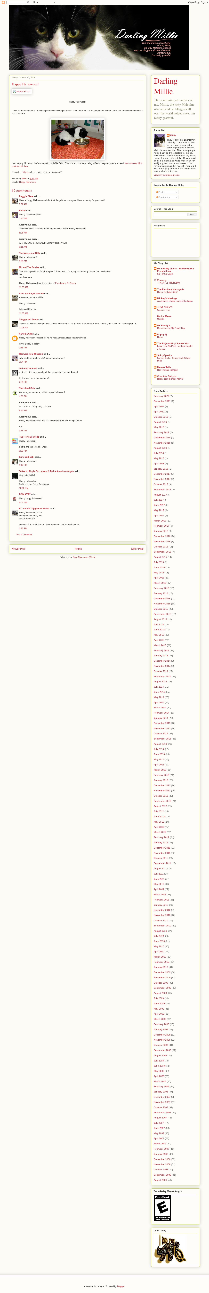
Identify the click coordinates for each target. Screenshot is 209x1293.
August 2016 (160, 557)
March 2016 (160, 583)
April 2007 (159, 1138)
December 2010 (162, 910)
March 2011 (160, 894)
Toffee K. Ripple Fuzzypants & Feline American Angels (46, 471)
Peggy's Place (26, 196)
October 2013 (161, 733)
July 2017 (159, 499)
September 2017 (162, 489)
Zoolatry (162, 280)
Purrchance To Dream (65, 283)
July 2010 (159, 936)
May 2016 (159, 572)
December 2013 (162, 723)
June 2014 (159, 692)
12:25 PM (23, 327)
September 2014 (162, 676)
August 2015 (160, 619)
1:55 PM (23, 347)
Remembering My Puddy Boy (171, 328)
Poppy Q (162, 334)
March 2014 (160, 707)
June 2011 (159, 879)
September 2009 (162, 988)
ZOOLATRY (25, 494)
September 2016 (162, 551)
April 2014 (159, 702)
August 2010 (160, 931)
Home (78, 548)
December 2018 (162, 437)
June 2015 (159, 629)
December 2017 (162, 474)
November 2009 (162, 977)
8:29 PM (23, 410)
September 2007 (162, 1112)
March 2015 (160, 645)
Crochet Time (163, 310)
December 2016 (162, 536)
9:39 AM (23, 261)
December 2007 (162, 1097)
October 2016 (161, 546)
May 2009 (159, 1008)
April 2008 (159, 1076)
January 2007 (161, 1154)
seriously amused (28, 368)
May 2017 (159, 510)
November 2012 (162, 790)
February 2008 (161, 1086)
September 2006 (162, 1174)
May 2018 (159, 458)
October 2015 (161, 609)
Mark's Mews (164, 316)
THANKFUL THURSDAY (168, 283)
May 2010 (159, 946)
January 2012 (161, 842)
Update (160, 319)
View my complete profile (167, 175)
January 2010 (161, 967)
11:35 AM (23, 313)
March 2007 (160, 1143)
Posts (161, 192)
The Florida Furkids (29, 437)
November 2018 (162, 443)
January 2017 (161, 531)
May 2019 (159, 427)
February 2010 (161, 962)
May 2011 (159, 884)
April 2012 (159, 827)
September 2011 (162, 863)
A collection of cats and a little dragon (175, 301)
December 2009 (162, 972)
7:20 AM (23, 218)
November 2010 (162, 915)
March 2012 (160, 832)
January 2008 (161, 1091)
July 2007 (159, 1123)
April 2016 (159, 577)
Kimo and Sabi (26, 457)
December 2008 (162, 1034)
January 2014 (161, 718)
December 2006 (162, 1159)
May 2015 (159, 635)
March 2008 (160, 1081)
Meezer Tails (164, 367)
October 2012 (161, 796)
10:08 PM (23, 488)
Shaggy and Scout (28, 319)
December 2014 (162, 660)
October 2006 (161, 1169)
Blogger (120, 1286)
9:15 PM (23, 430)
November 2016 (162, 541)
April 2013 (159, 764)
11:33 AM (23, 287)
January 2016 (161, 593)
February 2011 (161, 899)
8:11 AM (23, 247)
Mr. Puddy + (163, 325)
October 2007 (161, 1107)
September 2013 (162, 738)
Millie (173, 135)
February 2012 (161, 837)
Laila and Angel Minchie (31, 293)
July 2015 (159, 624)
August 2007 (160, 1117)
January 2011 (161, 905)
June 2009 (159, 1003)
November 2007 (162, 1102)
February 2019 (161, 432)
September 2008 (162, 1050)
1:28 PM (23, 528)
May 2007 (159, 1133)
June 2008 (159, 1065)
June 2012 (159, 816)
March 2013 (160, 770)
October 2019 (161, 417)
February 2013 (161, 775)
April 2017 (159, 515)
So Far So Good (165, 274)
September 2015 (162, 614)
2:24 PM (23, 362)
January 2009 (161, 1029)
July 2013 (159, 749)
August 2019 (160, 422)
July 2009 (159, 998)
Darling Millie (165, 85)
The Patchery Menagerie (170, 289)
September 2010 (162, 925)
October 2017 (161, 484)
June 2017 (159, 505)
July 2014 (159, 686)
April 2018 (159, 463)
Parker (22, 210)
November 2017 (162, 479)
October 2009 (161, 982)
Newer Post (18, 548)
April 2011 (159, 889)
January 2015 (161, 655)
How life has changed (167, 370)
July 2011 (159, 873)
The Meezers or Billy (29, 253)
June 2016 (159, 567)
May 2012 (159, 821)
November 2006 (162, 1164)
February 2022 (161, 396)
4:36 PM (23, 396)
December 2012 (162, 785)
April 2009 (159, 1013)
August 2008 (160, 1055)
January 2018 (161, 468)
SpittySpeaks (164, 355)
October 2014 (161, 671)
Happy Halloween (27, 182)
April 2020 (159, 411)
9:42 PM (23, 465)
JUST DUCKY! (165, 307)
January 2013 (161, 780)
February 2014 (161, 712)
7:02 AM (23, 204)
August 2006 (160, 1180)
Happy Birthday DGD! (167, 292)
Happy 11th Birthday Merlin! (170, 379)
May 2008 (159, 1071)
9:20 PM (23, 451)
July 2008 (159, 1060)
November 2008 (162, 1039)
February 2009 (161, 1024)
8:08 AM (23, 233)
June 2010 (159, 941)
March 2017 (160, 520)
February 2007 (161, 1149)
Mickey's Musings (167, 298)
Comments (164, 197)
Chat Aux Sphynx (167, 376)
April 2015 (159, 640)
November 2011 (162, 853)
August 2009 (160, 993)
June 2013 (159, 754)
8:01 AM (23, 502)
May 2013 (159, 759)
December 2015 (162, 598)
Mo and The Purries (29, 267)
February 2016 (161, 588)
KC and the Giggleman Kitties (34, 508)
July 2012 (159, 811)
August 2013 (160, 744)
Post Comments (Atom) (84, 557)
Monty (26, 172)
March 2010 (160, 957)
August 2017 (160, 494)
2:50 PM (23, 382)
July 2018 (159, 453)
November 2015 (162, 603)
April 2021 (159, 406)
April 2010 (159, 951)
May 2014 (159, 697)
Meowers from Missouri (31, 354)
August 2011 (160, 868)
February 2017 (161, 525)
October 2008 (161, 1045)
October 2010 (161, 920)
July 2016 (159, 562)
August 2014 (160, 681)
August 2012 (160, 806)
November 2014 (162, 666)
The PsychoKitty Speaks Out (173, 343)
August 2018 (160, 448)
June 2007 (159, 1128)
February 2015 (161, 650)
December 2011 (162, 847)
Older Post (137, 548)
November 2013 (162, 728)
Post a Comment (24, 534)
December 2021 (162, 401)
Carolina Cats (26, 334)
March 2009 (160, 1019)
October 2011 (161, 858)
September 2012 (162, 801)
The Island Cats (27, 388)
